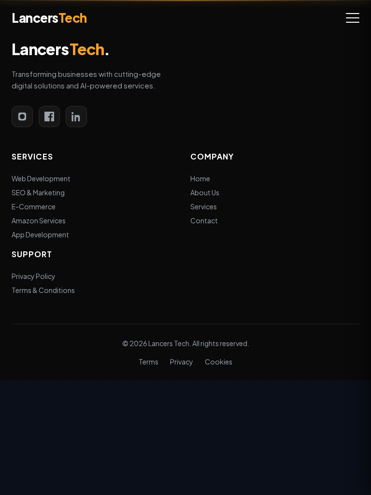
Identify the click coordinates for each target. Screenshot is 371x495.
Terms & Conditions (43, 290)
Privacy (181, 361)
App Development (40, 234)
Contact (204, 220)
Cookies (218, 361)
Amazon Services (39, 220)
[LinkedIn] (76, 116)
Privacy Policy (34, 276)
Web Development (41, 178)
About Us (204, 192)
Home (200, 178)
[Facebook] (49, 116)
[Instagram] (22, 116)
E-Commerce (34, 206)
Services (203, 206)
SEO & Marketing (38, 192)
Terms (148, 361)
